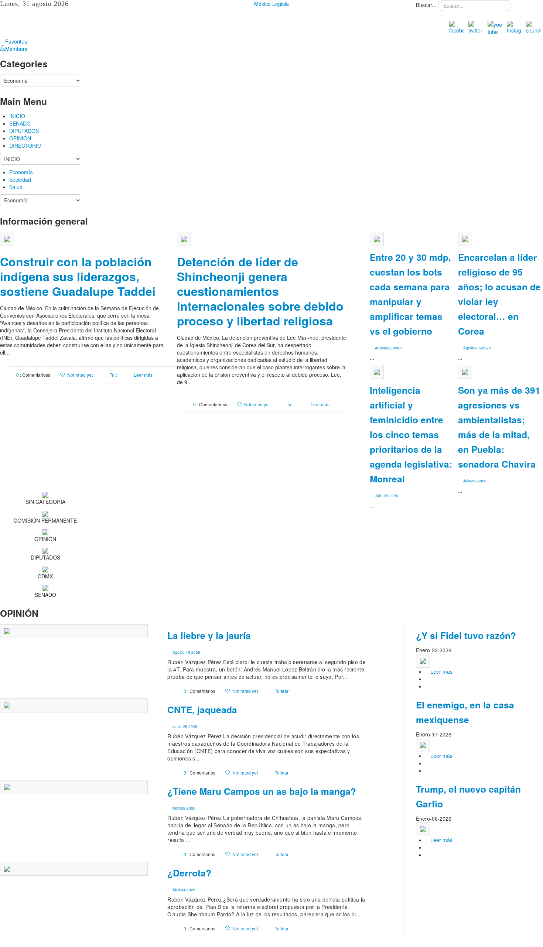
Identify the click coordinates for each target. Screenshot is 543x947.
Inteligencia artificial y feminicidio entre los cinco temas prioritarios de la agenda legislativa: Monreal (411, 434)
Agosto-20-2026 (389, 348)
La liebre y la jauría (209, 635)
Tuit (113, 375)
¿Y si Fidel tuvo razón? (466, 635)
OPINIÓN (20, 138)
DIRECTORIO (25, 145)
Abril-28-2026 (184, 808)
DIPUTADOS (24, 130)
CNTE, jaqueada (202, 709)
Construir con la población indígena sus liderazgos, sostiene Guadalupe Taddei (78, 276)
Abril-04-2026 (184, 889)
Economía (21, 172)
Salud (16, 187)
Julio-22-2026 (474, 480)
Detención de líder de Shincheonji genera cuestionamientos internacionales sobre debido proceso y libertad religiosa (260, 291)
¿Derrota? (189, 872)
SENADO (20, 123)
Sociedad (20, 179)
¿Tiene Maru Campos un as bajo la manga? (261, 791)
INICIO (17, 116)
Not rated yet (80, 375)
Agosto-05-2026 (477, 348)
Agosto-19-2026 (186, 652)
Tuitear (281, 691)
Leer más (143, 375)
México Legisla (271, 3)
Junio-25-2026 (185, 726)
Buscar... (426, 4)
